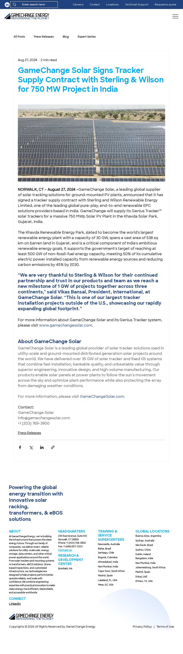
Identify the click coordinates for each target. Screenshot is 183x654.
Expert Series (87, 36)
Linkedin (15, 604)
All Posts (19, 36)
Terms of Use (165, 626)
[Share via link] (53, 447)
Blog (66, 36)
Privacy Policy (142, 626)
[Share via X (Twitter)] (31, 447)
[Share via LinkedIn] (42, 447)
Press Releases (44, 36)
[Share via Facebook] (20, 447)
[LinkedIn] (7, 4)
